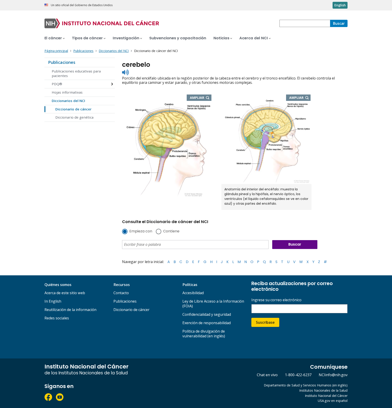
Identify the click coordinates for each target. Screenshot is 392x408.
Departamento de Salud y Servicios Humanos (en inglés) (306, 385)
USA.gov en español (333, 400)
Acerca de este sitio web (64, 292)
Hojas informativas (67, 92)
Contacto (121, 292)
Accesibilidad (193, 292)
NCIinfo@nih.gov (333, 374)
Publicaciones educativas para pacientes (76, 73)
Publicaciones (61, 62)
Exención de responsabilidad (206, 322)
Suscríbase (265, 322)
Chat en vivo (267, 374)
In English (52, 301)
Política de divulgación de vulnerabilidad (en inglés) (203, 333)
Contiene (171, 231)
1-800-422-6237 (298, 374)
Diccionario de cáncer (73, 109)
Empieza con (140, 231)
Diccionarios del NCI (68, 100)
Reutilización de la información (70, 309)
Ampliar (200, 98)
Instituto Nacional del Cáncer (326, 395)
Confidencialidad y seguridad (206, 314)
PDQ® (57, 84)
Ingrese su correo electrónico (276, 300)
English (340, 5)
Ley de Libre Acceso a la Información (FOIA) (213, 303)
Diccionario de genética (74, 117)
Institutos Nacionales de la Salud (323, 390)
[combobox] (304, 23)
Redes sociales (56, 318)
